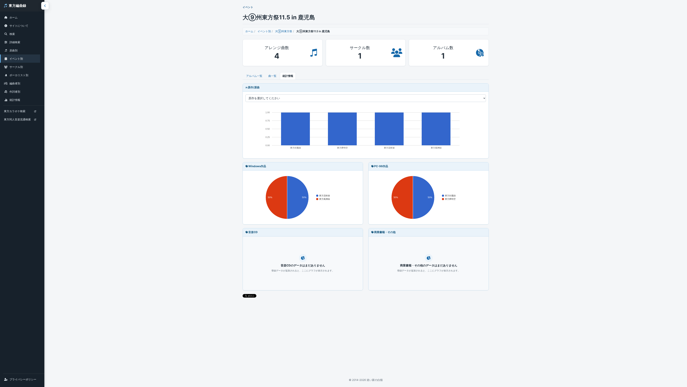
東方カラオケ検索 (14, 112)
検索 (12, 34)
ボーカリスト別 (18, 75)
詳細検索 (14, 42)
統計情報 (14, 100)
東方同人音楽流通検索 (17, 120)
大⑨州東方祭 (283, 31)
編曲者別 (14, 83)
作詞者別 (14, 91)
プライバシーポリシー (22, 379)
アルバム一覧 (254, 76)
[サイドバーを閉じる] (45, 6)
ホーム (13, 17)
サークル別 (16, 67)
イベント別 (16, 58)
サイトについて (18, 25)
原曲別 (13, 50)
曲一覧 (272, 76)
